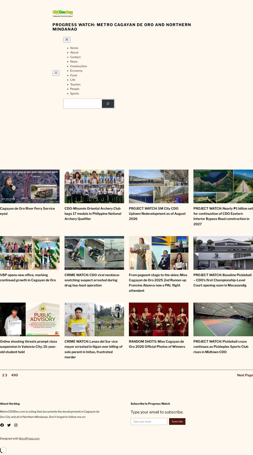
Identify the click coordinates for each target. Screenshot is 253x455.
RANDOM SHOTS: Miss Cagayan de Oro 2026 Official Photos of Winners (157, 344)
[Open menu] (55, 73)
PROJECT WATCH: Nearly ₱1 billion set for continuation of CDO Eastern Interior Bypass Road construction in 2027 (223, 216)
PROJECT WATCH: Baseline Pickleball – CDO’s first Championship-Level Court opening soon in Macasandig (222, 280)
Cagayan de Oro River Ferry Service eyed (27, 211)
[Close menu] (66, 40)
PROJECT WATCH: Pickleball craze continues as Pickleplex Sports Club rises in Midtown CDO (220, 347)
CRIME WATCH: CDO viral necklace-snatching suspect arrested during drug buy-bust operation (92, 280)
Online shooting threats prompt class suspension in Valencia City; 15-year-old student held (28, 347)
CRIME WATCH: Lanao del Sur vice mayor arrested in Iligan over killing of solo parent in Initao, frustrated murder (93, 349)
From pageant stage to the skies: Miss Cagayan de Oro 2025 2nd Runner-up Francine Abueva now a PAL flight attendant (158, 283)
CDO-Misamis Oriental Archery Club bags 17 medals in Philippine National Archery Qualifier (93, 214)
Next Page (245, 375)
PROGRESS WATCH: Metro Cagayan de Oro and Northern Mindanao (121, 27)
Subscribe (177, 421)
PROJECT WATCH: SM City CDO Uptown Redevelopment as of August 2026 (157, 214)
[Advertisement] (126, 144)
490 (14, 375)
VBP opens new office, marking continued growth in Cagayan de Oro (28, 277)
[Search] (108, 103)
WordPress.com (29, 438)
